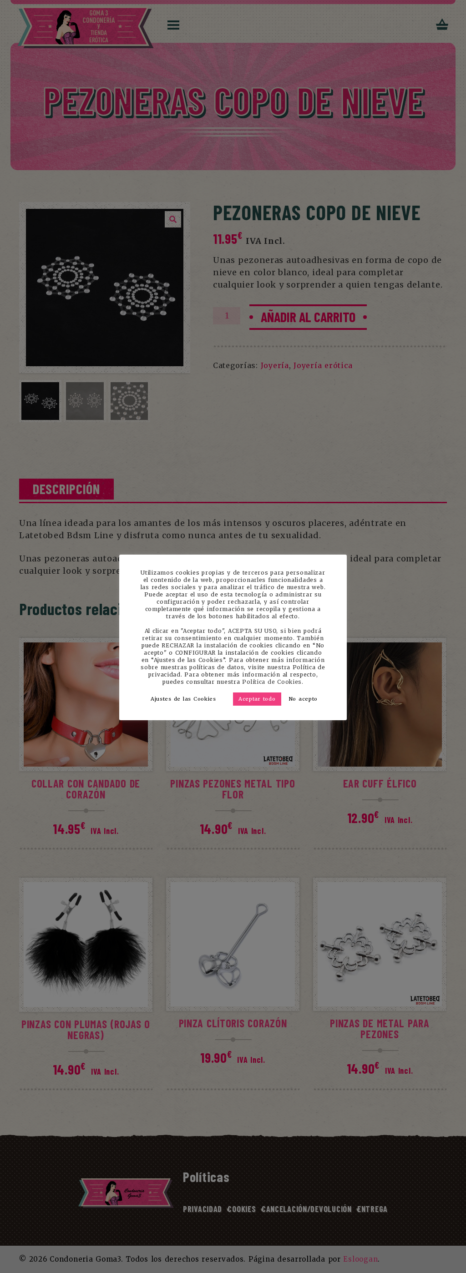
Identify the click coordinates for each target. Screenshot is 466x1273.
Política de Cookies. (273, 681)
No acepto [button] (303, 699)
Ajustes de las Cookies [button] (183, 699)
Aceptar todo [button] (257, 699)
